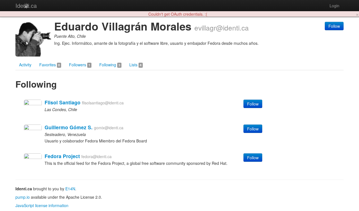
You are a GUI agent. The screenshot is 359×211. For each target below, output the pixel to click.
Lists (135, 64)
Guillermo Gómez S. (69, 127)
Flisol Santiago (62, 102)
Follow (334, 26)
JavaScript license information (41, 205)
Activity (25, 64)
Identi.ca (26, 5)
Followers (79, 64)
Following (109, 64)
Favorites (49, 64)
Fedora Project (62, 156)
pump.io (22, 197)
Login (334, 5)
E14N (70, 188)
